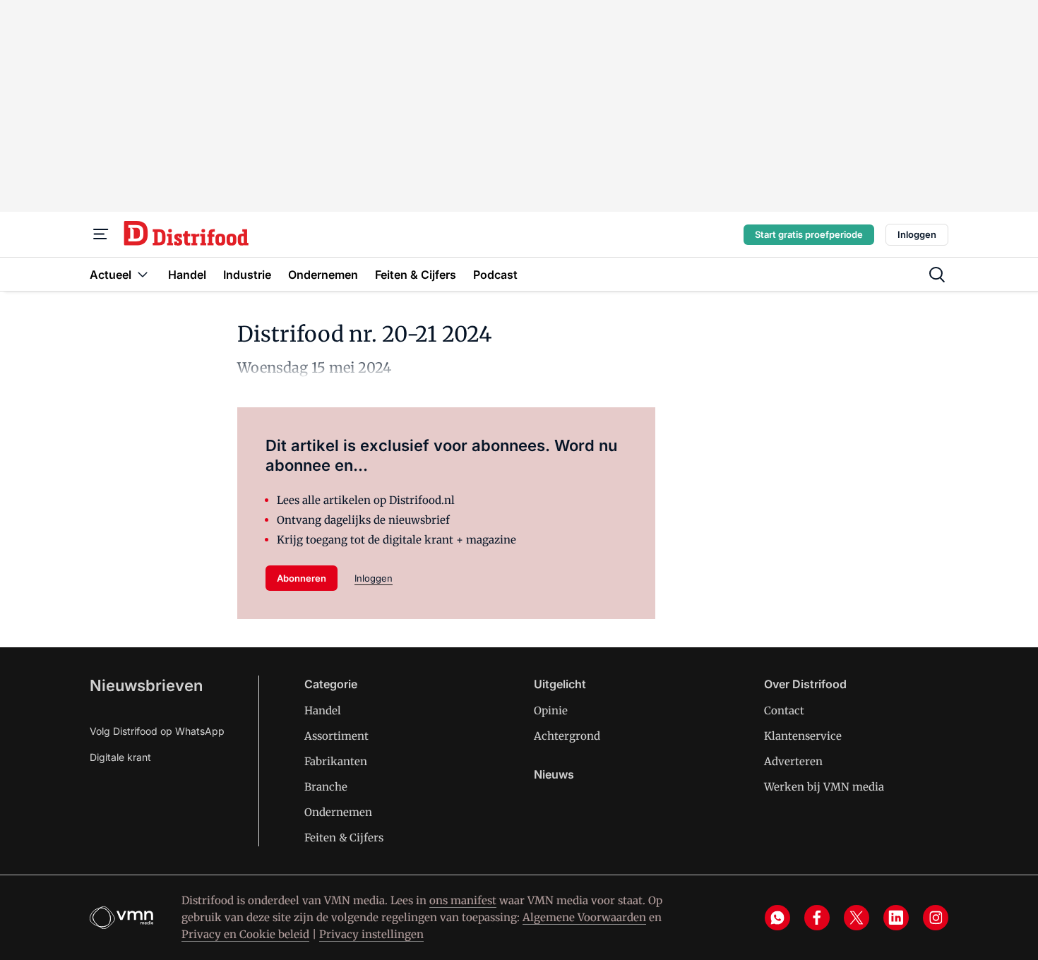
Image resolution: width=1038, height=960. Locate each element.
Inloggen (916, 234)
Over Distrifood (805, 684)
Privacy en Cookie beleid (245, 934)
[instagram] (935, 917)
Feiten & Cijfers (343, 837)
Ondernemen (338, 812)
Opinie (551, 710)
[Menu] (101, 234)
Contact (784, 710)
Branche (325, 786)
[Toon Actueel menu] (142, 274)
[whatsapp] (777, 917)
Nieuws (554, 774)
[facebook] (817, 917)
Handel (322, 710)
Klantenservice (803, 736)
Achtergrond (567, 736)
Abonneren (301, 578)
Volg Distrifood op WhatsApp (157, 731)
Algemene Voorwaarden (584, 917)
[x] (856, 917)
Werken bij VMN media (824, 786)
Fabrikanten (335, 761)
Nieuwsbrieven (146, 685)
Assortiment (336, 736)
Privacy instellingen (371, 934)
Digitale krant (120, 757)
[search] (937, 274)
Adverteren (793, 761)
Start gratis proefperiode (809, 234)
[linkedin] (896, 917)
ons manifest (462, 900)
